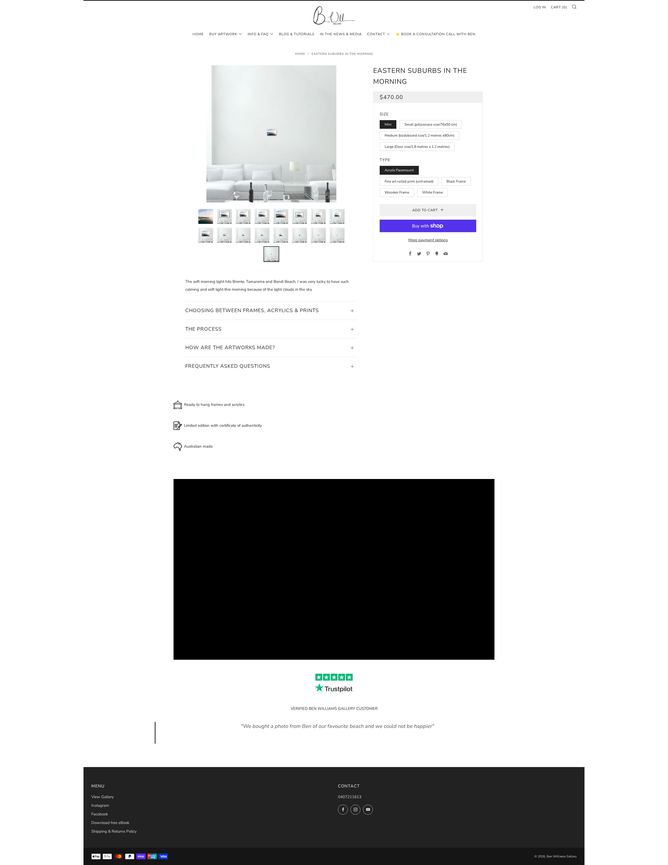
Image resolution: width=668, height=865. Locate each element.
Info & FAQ (258, 34)
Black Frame (456, 181)
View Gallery (102, 796)
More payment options (428, 240)
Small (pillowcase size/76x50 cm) (430, 124)
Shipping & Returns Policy (114, 831)
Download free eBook (110, 822)
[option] (271, 133)
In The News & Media (341, 34)
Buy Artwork (223, 34)
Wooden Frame (397, 192)
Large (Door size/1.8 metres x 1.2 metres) (417, 146)
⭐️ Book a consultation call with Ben (435, 34)
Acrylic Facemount (399, 170)
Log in (540, 7)
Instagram (100, 805)
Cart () (559, 7)
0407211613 (349, 796)
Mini (388, 124)
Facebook (99, 814)
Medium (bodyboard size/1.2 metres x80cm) (419, 135)
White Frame (432, 192)
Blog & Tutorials (296, 34)
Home (198, 34)
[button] (205, 216)
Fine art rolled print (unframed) (409, 181)
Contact (376, 34)
